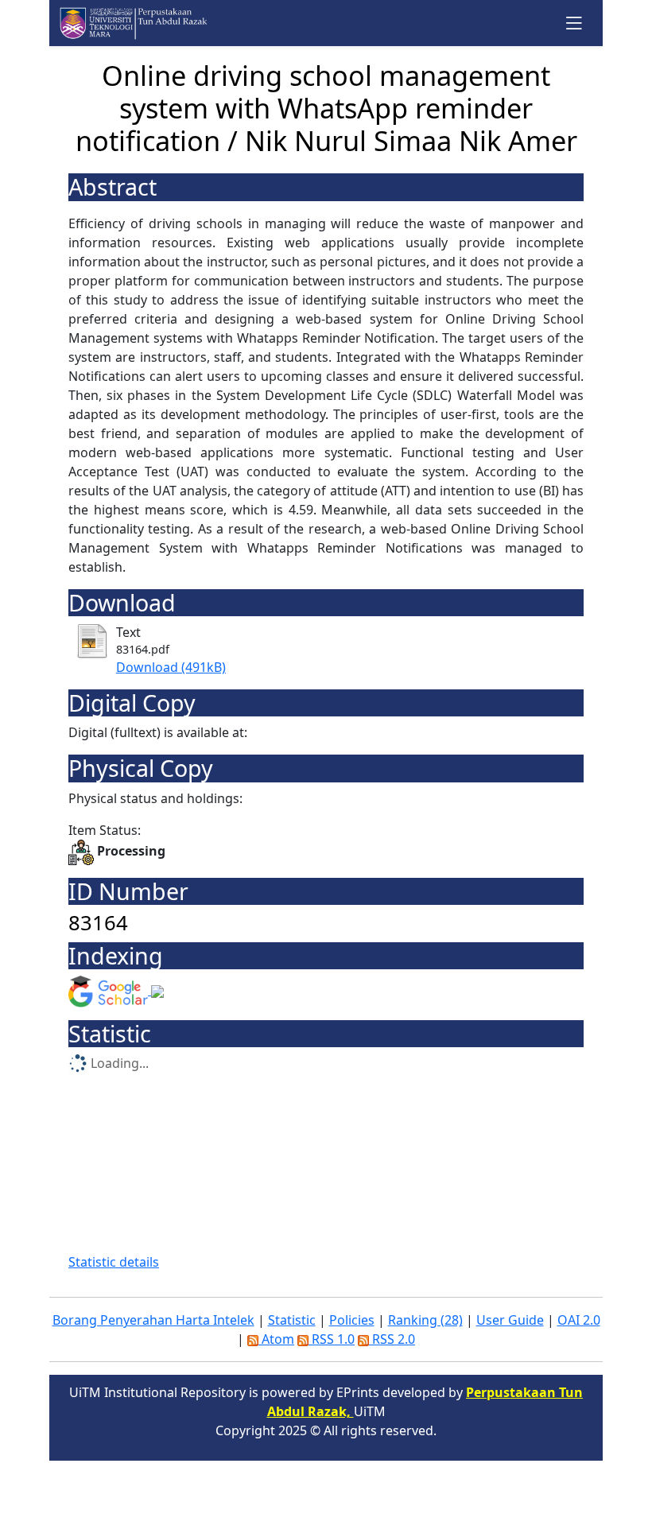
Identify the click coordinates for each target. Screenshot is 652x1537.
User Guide (510, 1320)
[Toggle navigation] (574, 22)
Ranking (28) (425, 1320)
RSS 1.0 (332, 1339)
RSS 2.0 (392, 1339)
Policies (352, 1320)
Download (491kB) (171, 667)
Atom (276, 1339)
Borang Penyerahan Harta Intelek (153, 1320)
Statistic (292, 1320)
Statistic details (113, 1262)
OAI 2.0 (578, 1320)
